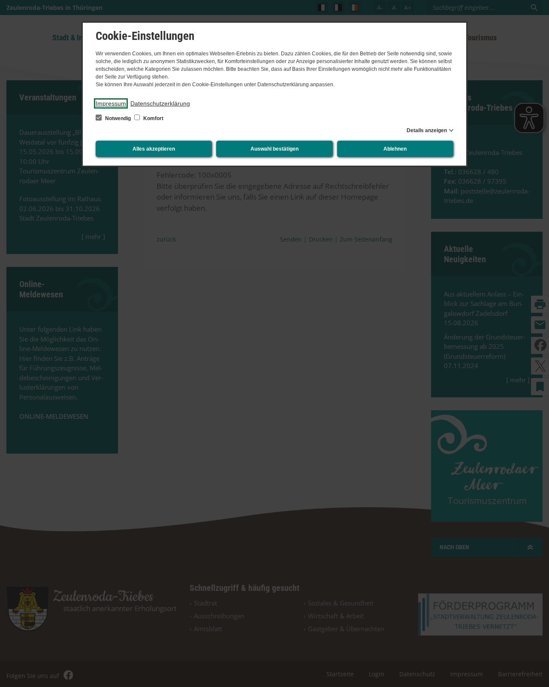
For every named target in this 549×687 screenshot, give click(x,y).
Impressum (111, 103)
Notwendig (118, 118)
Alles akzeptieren (154, 149)
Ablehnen (395, 149)
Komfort (152, 118)
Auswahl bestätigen (274, 149)
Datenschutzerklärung (160, 103)
